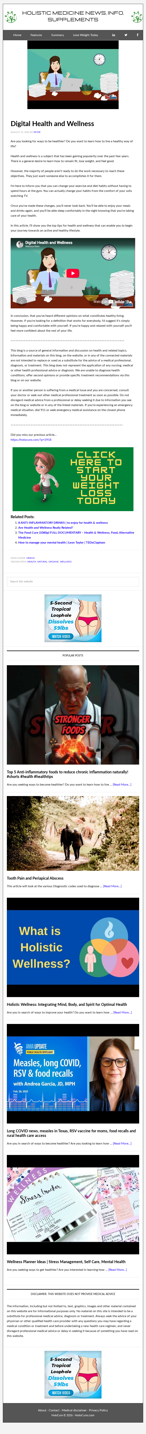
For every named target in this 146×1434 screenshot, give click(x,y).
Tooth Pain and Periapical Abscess (35, 878)
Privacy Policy (98, 1410)
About (42, 1410)
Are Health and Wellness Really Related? (45, 527)
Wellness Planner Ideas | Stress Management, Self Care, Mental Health (66, 1262)
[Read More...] (122, 784)
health (31, 562)
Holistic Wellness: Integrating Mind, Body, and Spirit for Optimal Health (67, 1005)
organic (53, 562)
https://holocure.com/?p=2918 (31, 439)
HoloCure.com (84, 1415)
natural (42, 562)
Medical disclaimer (74, 1410)
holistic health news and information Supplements (73, 15)
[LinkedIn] (114, 35)
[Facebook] (137, 35)
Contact (54, 1410)
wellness (66, 562)
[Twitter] (126, 35)
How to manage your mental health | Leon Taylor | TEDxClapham (61, 542)
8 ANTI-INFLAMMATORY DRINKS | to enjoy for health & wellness (63, 522)
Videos (30, 558)
